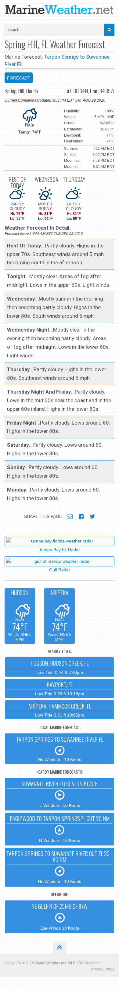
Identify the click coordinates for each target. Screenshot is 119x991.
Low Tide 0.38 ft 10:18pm (59, 688)
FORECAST (18, 78)
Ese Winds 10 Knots (59, 916)
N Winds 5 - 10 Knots (60, 828)
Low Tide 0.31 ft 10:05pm (59, 710)
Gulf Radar (59, 569)
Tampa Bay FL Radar (59, 549)
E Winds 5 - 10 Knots (60, 794)
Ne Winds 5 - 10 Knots (59, 748)
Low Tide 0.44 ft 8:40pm (59, 667)
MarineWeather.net (50, 963)
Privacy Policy (102, 969)
